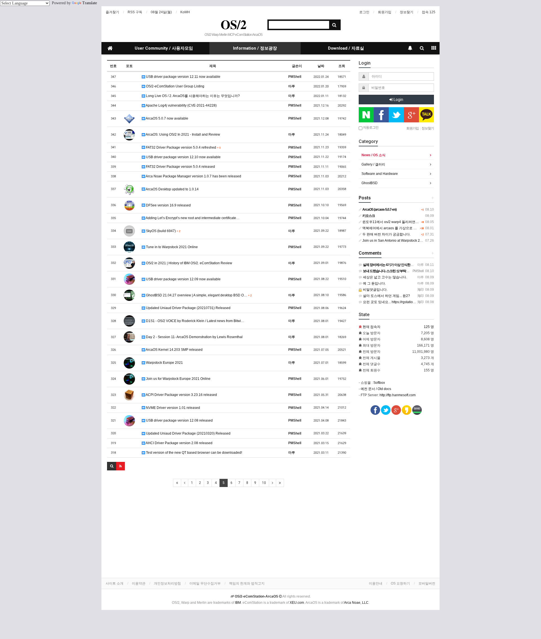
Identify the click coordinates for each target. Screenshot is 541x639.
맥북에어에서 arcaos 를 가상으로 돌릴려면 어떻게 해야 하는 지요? (412, 228)
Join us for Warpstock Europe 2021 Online (177, 379)
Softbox (379, 383)
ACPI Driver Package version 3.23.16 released (181, 395)
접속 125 (428, 12)
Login (398, 99)
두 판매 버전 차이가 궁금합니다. (386, 234)
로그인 (364, 12)
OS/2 (234, 24)
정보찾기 (406, 12)
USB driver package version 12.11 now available (182, 77)
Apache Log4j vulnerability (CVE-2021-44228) (181, 105)
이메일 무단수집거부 (205, 583)
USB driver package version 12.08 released (179, 420)
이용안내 (375, 583)
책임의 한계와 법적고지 (247, 583)
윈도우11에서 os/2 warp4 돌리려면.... (390, 222)
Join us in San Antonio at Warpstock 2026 (394, 241)
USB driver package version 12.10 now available (183, 157)
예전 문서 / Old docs (376, 389)
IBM (238, 603)
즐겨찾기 (112, 12)
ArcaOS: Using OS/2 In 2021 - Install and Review (182, 134)
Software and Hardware (380, 174)
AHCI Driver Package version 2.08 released (178, 443)
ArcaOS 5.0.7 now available (166, 118)
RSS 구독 (135, 12)
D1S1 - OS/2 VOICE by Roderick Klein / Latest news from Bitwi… (194, 321)
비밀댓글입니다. (374, 290)
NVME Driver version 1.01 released (172, 408)
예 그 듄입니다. (374, 283)
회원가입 (384, 12)
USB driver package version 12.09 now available (183, 279)
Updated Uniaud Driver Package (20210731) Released (187, 308)
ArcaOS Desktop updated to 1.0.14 (172, 189)
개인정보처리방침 (167, 583)
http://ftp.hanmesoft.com (398, 395)
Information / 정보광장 (255, 48)
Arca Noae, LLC (356, 603)
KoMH (185, 12)
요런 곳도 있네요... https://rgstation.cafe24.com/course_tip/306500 (412, 302)
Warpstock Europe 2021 (164, 363)
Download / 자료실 (346, 48)
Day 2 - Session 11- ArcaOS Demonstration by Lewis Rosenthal (194, 337)
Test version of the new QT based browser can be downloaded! (193, 453)
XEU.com (297, 603)
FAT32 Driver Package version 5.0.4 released (180, 167)
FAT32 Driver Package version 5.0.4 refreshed (182, 147)
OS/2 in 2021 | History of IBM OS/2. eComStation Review (188, 263)
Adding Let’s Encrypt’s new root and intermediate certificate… (192, 218)
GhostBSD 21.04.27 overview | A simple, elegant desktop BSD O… (198, 295)
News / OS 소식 (373, 155)
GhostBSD (370, 183)
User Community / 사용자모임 (164, 48)
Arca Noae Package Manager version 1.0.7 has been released (193, 176)
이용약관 (138, 583)
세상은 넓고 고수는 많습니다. (384, 277)
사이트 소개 (114, 583)
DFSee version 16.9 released (168, 205)
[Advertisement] (228, 532)
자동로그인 (370, 127)
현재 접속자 (371, 327)
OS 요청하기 (400, 583)
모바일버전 (426, 583)
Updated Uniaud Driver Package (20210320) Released (187, 433)
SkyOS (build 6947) (162, 231)
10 (264, 483)
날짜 (321, 66)
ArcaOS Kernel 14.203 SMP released (174, 350)
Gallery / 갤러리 (373, 164)
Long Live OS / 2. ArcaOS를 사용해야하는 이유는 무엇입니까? (192, 96)
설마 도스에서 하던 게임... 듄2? (386, 296)
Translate (89, 3)
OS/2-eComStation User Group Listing (174, 86)
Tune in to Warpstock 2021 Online (171, 247)
